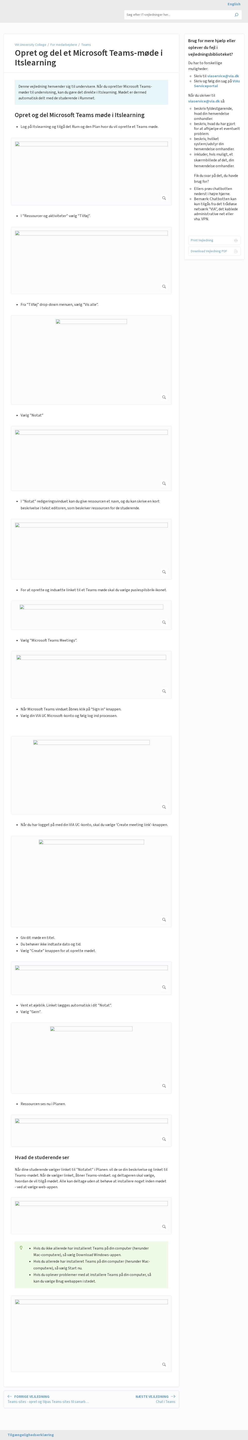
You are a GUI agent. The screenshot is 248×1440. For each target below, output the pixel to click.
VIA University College (31, 44)
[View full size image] (91, 172)
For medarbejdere (63, 44)
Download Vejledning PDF (209, 251)
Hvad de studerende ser (42, 1157)
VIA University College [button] (25, 9)
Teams (86, 44)
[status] (91, 92)
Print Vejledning (202, 240)
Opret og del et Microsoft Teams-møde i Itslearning (89, 57)
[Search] (236, 15)
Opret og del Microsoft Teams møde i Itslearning (80, 114)
